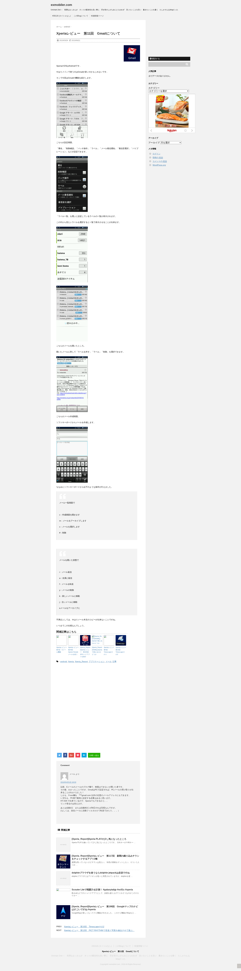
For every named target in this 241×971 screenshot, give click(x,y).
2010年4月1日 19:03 (68, 782)
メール (108, 661)
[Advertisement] (79, 688)
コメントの (160, 161)
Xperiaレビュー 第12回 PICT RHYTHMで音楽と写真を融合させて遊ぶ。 (99, 930)
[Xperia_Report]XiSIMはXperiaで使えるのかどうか (97, 651)
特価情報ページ (97, 16)
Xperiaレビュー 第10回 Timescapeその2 (121, 651)
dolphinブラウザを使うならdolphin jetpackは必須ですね (101, 873)
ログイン (156, 154)
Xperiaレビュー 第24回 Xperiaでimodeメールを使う (73, 651)
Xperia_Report (81, 661)
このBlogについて (81, 16)
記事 (114, 661)
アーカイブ (154, 142)
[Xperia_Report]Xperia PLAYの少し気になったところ (99, 839)
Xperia (71, 661)
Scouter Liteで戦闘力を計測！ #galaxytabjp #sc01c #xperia (102, 889)
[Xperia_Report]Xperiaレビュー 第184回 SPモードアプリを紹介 (85, 652)
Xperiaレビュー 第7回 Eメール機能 (61, 650)
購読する (155, 58)
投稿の (158, 157)
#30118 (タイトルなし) (61, 16)
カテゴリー (154, 88)
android (63, 661)
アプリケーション (96, 661)
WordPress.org (159, 165)
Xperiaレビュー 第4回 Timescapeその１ (109, 651)
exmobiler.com (61, 5)
